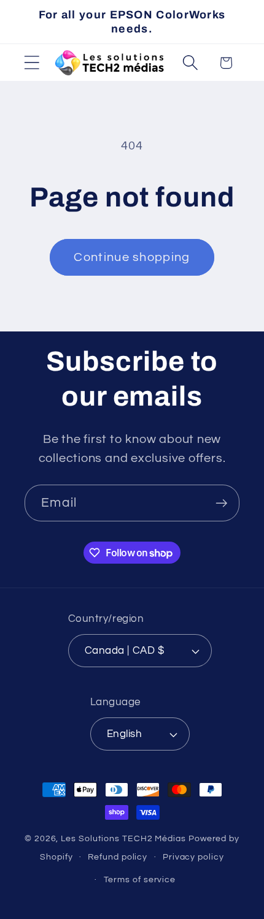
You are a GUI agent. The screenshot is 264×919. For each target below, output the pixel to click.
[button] (31, 62)
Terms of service (140, 879)
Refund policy (117, 856)
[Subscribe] (221, 503)
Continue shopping (132, 257)
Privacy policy (193, 856)
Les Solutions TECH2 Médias (123, 838)
